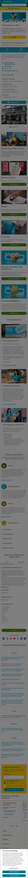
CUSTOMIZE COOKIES (14, 868)
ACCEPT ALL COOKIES (14, 875)
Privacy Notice (13, 865)
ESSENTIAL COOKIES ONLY (14, 871)
